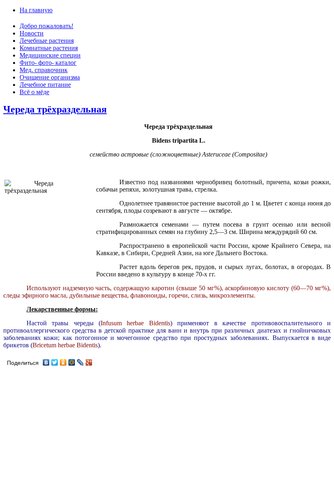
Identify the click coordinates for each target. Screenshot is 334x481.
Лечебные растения (47, 40)
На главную (36, 10)
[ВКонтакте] (46, 362)
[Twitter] (55, 362)
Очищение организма (50, 77)
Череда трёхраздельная (55, 109)
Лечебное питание (45, 84)
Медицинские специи (50, 55)
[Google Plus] (89, 362)
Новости (32, 33)
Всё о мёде (34, 91)
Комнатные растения (49, 47)
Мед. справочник (44, 69)
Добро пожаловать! (46, 25)
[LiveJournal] (80, 362)
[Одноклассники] (63, 362)
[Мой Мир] (72, 362)
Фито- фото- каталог (48, 62)
